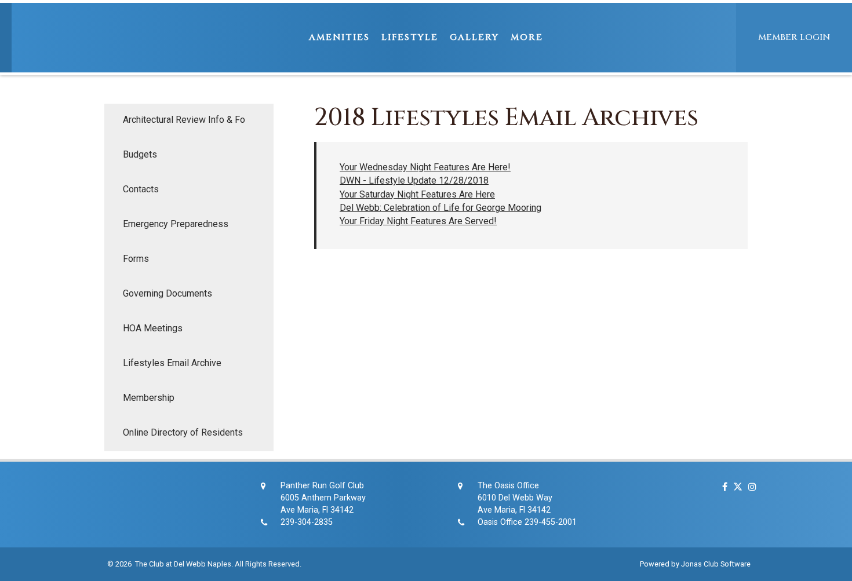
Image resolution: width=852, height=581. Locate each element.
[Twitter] (734, 486)
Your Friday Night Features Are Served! (418, 220)
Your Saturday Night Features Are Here (417, 194)
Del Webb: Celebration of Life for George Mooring (440, 207)
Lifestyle (409, 37)
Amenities (339, 37)
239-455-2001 (551, 522)
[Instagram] (749, 486)
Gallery (474, 37)
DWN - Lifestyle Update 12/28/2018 (414, 180)
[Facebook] (721, 486)
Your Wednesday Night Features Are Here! (425, 167)
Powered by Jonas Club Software (695, 564)
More (527, 37)
